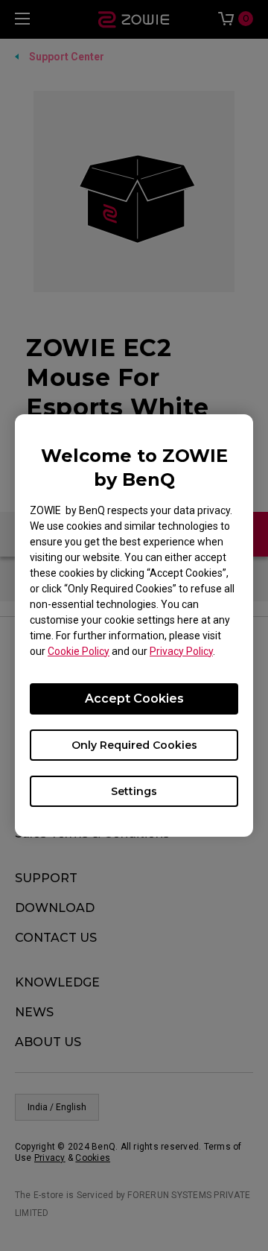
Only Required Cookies (134, 745)
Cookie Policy (78, 651)
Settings (134, 791)
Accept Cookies (134, 698)
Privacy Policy (181, 651)
